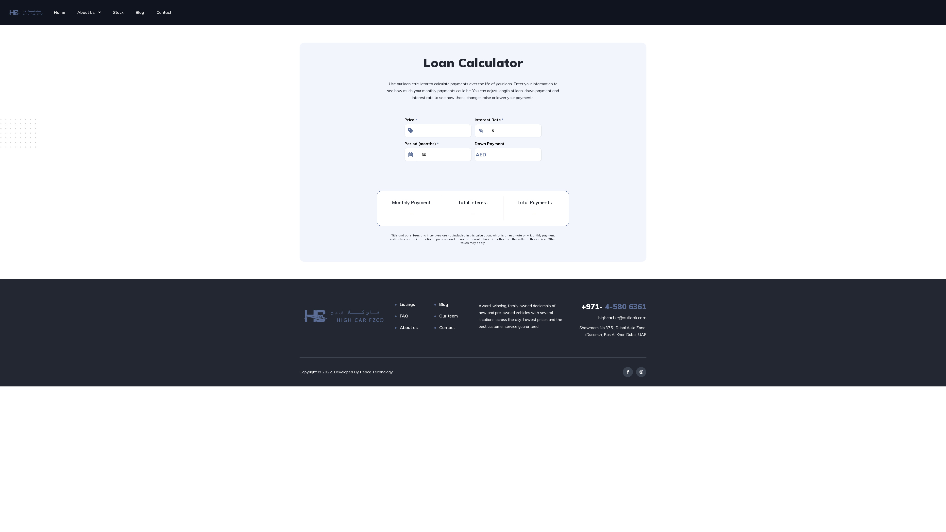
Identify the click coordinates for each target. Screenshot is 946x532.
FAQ (404, 315)
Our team (448, 315)
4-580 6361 (614, 306)
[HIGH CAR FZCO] (25, 12)
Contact (163, 12)
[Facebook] (628, 372)
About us (409, 327)
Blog (140, 12)
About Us (86, 12)
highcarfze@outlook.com (622, 317)
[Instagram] (641, 372)
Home (59, 12)
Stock (118, 12)
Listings (407, 304)
